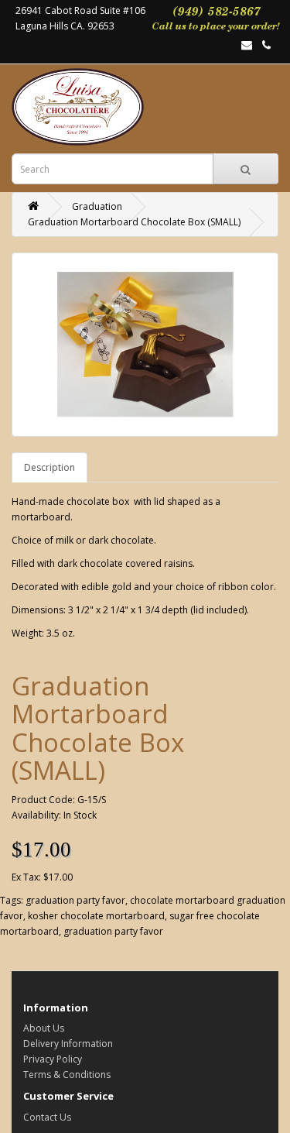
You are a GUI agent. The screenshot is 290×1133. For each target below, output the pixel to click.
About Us (43, 1028)
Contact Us (47, 1117)
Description (49, 467)
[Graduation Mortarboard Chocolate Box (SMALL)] (145, 344)
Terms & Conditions (67, 1074)
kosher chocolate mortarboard (96, 915)
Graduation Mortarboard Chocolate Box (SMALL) (134, 221)
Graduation (97, 206)
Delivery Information (68, 1043)
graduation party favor (75, 900)
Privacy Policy (52, 1059)
